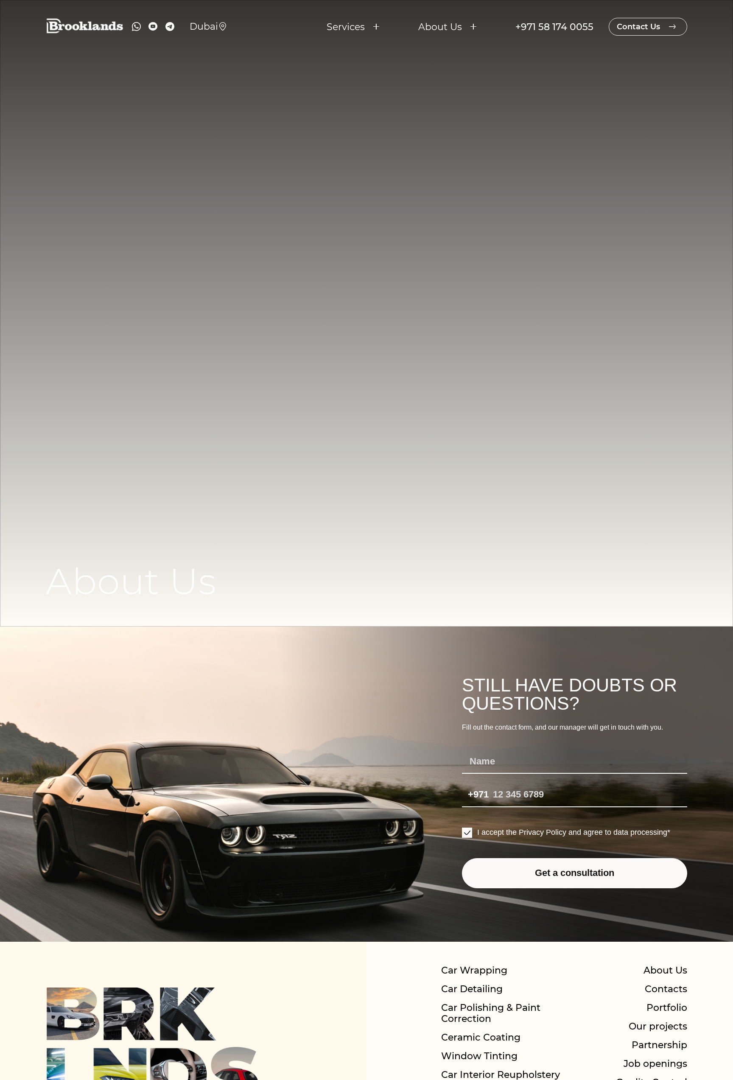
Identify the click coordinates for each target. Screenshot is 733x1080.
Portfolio (666, 1007)
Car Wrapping (474, 970)
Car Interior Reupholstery (500, 1074)
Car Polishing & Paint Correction (490, 1013)
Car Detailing (472, 988)
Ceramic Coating (480, 1037)
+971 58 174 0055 (554, 26)
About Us (665, 970)
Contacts (666, 988)
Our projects (658, 1026)
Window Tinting (479, 1055)
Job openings (655, 1063)
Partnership (659, 1044)
